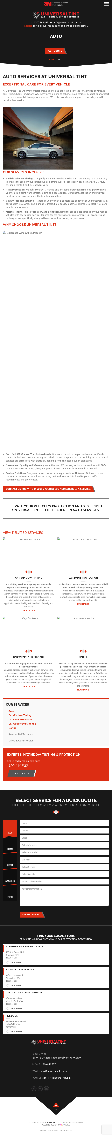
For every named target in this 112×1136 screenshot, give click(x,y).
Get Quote (55, 51)
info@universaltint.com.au (67, 22)
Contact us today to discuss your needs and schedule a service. (48, 489)
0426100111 (11, 1027)
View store (16, 962)
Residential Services (20, 734)
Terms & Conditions (48, 1130)
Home (51, 59)
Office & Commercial (20, 740)
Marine (12, 728)
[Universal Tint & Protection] (56, 15)
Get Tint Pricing (31, 914)
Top (56, 1109)
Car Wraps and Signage (22, 723)
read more (29, 610)
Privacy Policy (67, 1130)
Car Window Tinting (20, 715)
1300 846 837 (41, 22)
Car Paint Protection (20, 719)
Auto (11, 711)
